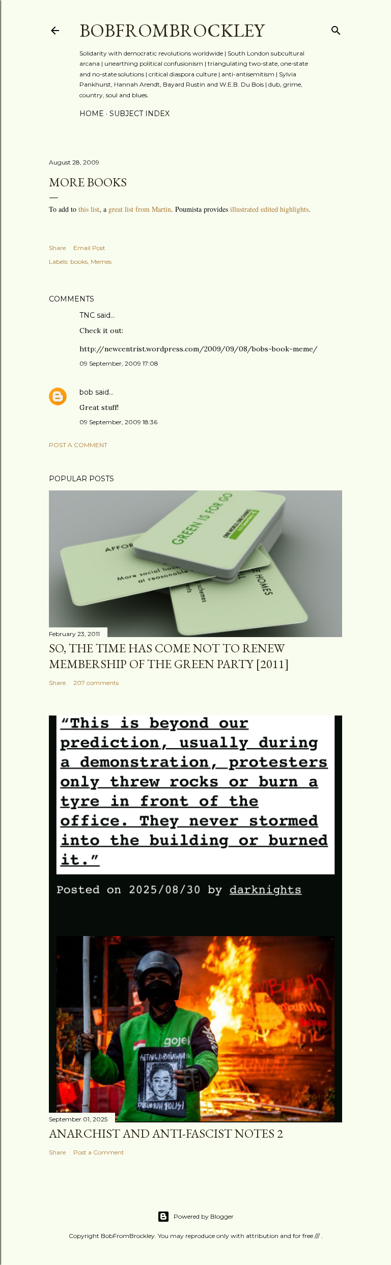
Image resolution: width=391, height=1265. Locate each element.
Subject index (139, 113)
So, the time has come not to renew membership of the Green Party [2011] (169, 656)
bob (86, 392)
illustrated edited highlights (269, 209)
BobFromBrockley (171, 30)
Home (91, 113)
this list (88, 209)
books (79, 261)
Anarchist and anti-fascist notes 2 (166, 1133)
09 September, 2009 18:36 (118, 422)
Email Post (89, 248)
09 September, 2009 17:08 (118, 363)
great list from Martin (139, 209)
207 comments (96, 682)
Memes (101, 261)
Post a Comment (78, 445)
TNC (87, 315)
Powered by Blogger (204, 1216)
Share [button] (57, 248)
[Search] (336, 28)
